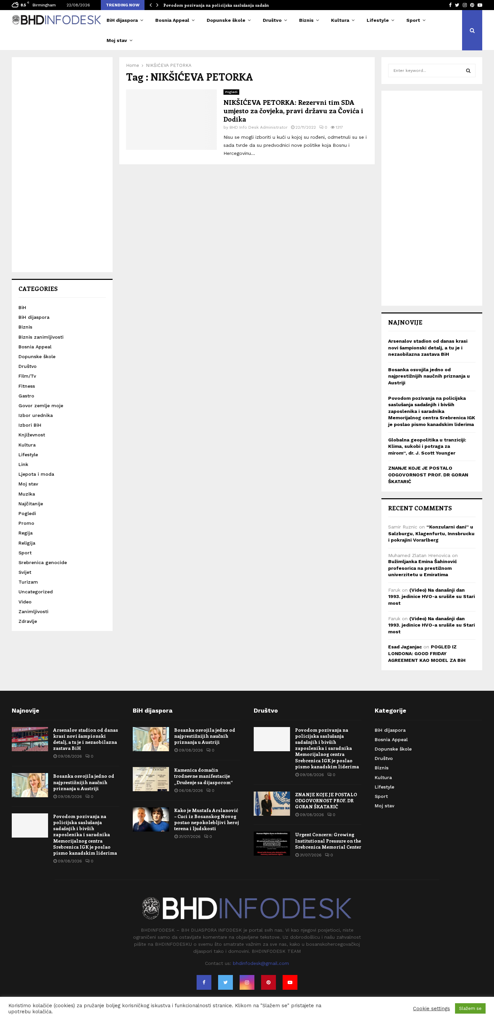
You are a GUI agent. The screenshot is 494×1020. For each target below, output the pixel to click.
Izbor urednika (35, 415)
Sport (413, 20)
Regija (25, 533)
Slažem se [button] (470, 1008)
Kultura (340, 20)
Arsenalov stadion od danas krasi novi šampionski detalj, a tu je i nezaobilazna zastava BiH (427, 347)
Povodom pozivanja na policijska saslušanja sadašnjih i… (222, 5)
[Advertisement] (62, 164)
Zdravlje (27, 621)
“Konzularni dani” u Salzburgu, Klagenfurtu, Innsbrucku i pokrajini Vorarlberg (431, 533)
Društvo (272, 20)
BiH (22, 307)
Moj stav (117, 40)
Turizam (28, 582)
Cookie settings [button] (431, 1009)
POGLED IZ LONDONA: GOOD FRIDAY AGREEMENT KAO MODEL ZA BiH (426, 653)
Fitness (26, 386)
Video (25, 601)
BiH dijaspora (122, 20)
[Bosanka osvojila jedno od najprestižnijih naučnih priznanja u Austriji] (30, 785)
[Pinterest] (268, 982)
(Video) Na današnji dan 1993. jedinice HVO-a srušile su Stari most (431, 596)
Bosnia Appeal (172, 20)
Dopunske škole (226, 20)
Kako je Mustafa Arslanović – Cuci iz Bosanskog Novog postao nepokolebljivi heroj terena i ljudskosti (206, 819)
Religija (26, 543)
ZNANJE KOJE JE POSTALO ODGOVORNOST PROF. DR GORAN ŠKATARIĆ (428, 474)
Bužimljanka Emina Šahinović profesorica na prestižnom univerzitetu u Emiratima (422, 568)
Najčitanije (30, 503)
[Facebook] (204, 982)
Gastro (26, 395)
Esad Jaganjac (405, 646)
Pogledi (231, 92)
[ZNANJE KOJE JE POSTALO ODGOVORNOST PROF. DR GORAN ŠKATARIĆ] (272, 804)
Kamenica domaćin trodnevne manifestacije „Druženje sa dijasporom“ (203, 776)
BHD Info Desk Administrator (259, 127)
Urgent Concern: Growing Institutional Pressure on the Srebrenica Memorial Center (328, 840)
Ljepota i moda (36, 474)
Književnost (31, 434)
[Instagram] (247, 982)
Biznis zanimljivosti (41, 337)
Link (23, 464)
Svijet (24, 572)
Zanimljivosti (33, 611)
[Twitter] (225, 982)
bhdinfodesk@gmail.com (261, 963)
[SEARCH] (468, 70)
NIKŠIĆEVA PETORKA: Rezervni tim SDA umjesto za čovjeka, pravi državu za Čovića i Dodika (293, 110)
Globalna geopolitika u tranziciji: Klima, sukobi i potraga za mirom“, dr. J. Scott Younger (427, 446)
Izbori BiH (29, 425)
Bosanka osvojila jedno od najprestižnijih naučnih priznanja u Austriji (429, 376)
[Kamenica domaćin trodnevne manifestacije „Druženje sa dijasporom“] (151, 779)
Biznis (306, 20)
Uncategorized (35, 591)
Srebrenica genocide (42, 562)
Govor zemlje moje (40, 405)
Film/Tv (27, 376)
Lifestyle (378, 20)
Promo (26, 523)
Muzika (26, 494)
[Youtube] (290, 982)
